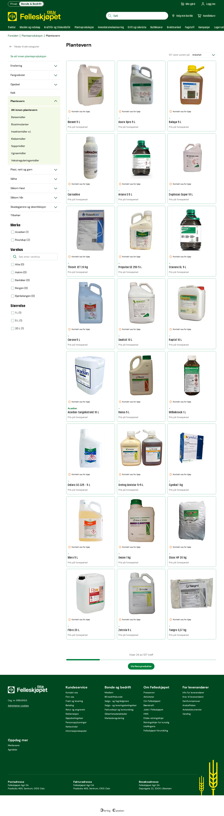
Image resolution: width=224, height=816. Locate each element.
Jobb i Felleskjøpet (153, 709)
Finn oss (70, 696)
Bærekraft (148, 705)
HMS (145, 713)
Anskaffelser (189, 705)
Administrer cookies (18, 705)
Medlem (109, 692)
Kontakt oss (72, 692)
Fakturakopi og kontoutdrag (119, 709)
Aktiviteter (148, 696)
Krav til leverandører (193, 696)
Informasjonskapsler (76, 730)
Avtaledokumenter (192, 709)
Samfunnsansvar (191, 701)
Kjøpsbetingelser (74, 718)
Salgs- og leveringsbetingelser (121, 705)
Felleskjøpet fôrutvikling (155, 730)
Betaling (70, 705)
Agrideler (12, 749)
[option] (34, 232)
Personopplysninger (76, 722)
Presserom (149, 692)
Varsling (187, 713)
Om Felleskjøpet (151, 701)
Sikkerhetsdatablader (116, 713)
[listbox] (34, 236)
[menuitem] (34, 56)
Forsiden (13, 35)
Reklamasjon (72, 713)
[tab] (12, 27)
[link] (174, 27)
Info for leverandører (193, 692)
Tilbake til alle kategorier (26, 46)
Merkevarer (14, 745)
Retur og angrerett (75, 709)
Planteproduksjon (32, 35)
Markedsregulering (114, 718)
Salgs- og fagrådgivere (117, 701)
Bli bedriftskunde (113, 696)
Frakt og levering (74, 701)
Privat (13, 4)
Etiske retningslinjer (153, 718)
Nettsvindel (72, 726)
